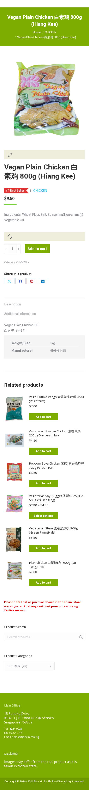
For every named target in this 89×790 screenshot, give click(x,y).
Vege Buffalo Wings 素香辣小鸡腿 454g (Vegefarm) (56, 399)
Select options (43, 515)
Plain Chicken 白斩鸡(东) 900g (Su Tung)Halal (52, 564)
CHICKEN (40, 191)
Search (80, 637)
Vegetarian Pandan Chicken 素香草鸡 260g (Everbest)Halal (55, 433)
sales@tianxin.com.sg (25, 737)
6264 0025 (16, 728)
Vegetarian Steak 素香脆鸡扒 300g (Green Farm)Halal (53, 530)
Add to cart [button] (43, 416)
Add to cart (37, 249)
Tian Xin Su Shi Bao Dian (48, 781)
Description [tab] (12, 304)
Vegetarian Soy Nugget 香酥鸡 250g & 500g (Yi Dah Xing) (56, 498)
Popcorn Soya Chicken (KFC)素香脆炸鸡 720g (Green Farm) (56, 465)
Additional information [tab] (20, 314)
